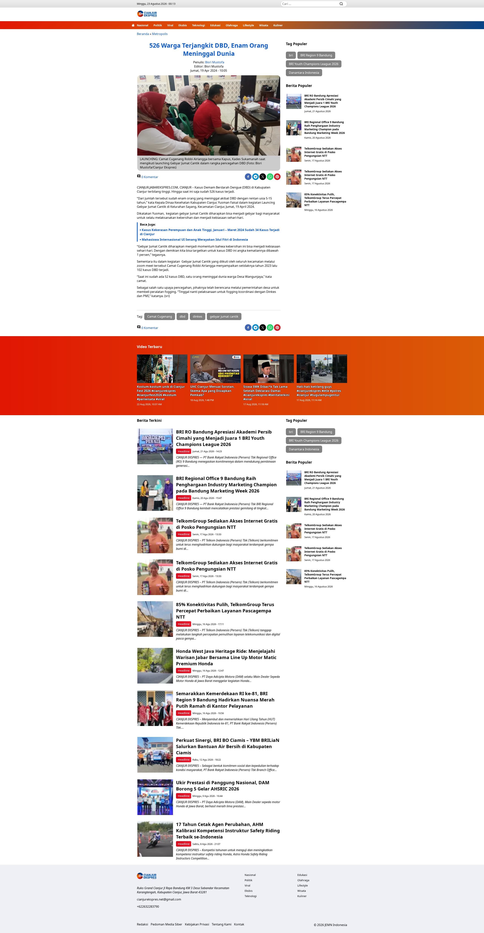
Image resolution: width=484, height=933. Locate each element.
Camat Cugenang (159, 316)
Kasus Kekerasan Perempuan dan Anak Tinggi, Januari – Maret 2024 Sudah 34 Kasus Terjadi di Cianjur (209, 232)
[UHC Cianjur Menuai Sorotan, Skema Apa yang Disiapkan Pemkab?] (215, 368)
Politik (158, 25)
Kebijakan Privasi (197, 924)
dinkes (197, 316)
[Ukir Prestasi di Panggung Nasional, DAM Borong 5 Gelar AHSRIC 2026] (155, 797)
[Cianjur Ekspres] (147, 14)
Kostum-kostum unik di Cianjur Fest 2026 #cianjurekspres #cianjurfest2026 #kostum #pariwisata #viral (161, 393)
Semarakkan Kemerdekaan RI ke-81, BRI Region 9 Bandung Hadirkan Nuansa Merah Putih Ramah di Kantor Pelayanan (225, 699)
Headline (183, 451)
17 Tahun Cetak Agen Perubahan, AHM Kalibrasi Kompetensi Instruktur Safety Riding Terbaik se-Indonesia (228, 830)
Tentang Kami (221, 924)
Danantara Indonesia (304, 73)
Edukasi (215, 25)
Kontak (239, 924)
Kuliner (278, 25)
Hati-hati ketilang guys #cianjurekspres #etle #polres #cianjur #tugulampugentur (319, 391)
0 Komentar (149, 177)
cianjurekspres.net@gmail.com (159, 899)
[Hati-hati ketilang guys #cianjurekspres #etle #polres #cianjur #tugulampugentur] (322, 368)
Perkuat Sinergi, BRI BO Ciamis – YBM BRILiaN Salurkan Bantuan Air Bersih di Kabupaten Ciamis (227, 746)
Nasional (142, 25)
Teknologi (198, 25)
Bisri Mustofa (214, 62)
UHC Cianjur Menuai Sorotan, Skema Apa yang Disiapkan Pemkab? (212, 391)
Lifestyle (248, 25)
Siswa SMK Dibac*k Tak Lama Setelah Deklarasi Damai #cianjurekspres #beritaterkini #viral (266, 393)
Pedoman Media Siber (166, 924)
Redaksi (142, 924)
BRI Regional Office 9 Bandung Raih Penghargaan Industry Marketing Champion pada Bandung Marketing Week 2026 (324, 127)
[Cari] (341, 4)
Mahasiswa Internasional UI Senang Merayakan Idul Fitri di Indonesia (195, 239)
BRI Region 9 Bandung (316, 55)
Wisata (263, 25)
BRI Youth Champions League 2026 (313, 64)
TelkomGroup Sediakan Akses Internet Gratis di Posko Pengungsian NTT (323, 152)
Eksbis (182, 25)
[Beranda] (133, 25)
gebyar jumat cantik (224, 316)
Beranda (143, 34)
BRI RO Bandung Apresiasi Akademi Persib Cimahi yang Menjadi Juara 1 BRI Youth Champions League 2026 (322, 101)
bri (291, 55)
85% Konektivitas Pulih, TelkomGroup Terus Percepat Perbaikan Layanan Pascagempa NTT (325, 199)
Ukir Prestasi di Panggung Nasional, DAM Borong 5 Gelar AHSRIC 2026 (222, 785)
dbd (182, 316)
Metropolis (160, 34)
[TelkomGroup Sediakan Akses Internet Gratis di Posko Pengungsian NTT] (293, 154)
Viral (170, 25)
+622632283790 (148, 906)
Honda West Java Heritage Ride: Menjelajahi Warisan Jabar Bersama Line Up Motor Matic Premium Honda (226, 657)
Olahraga (232, 25)
